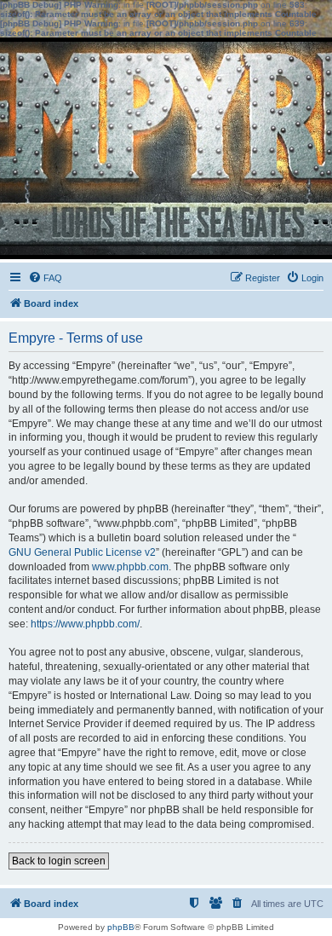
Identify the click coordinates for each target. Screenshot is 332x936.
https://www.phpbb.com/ (85, 624)
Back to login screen (59, 861)
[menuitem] (45, 278)
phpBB (121, 927)
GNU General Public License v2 (82, 552)
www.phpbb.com (130, 567)
